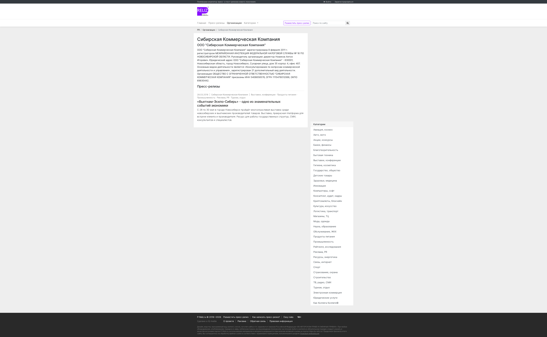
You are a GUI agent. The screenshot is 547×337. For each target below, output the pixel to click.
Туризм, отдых (238, 97)
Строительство (322, 277)
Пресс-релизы (216, 22)
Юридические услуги (325, 297)
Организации (235, 22)
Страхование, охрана (325, 272)
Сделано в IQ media (207, 321)
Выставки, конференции (263, 94)
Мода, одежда (321, 221)
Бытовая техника (323, 155)
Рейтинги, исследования (327, 246)
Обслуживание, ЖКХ (324, 231)
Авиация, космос (323, 129)
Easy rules (288, 317)
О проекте (228, 321)
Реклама (242, 321)
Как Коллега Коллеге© (326, 302)
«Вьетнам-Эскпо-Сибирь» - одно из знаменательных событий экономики (238, 103)
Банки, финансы (322, 144)
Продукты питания (286, 94)
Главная (201, 22)
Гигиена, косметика (324, 165)
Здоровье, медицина (325, 180)
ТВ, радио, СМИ (322, 282)
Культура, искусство (325, 206)
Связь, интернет (322, 262)
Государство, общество (326, 170)
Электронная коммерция (327, 292)
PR (198, 30)
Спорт (316, 267)
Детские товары (322, 175)
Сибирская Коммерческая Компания (229, 94)
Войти (328, 2)
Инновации (319, 185)
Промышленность (206, 97)
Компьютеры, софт (323, 190)
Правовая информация (281, 321)
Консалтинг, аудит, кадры (327, 195)
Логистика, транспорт (325, 211)
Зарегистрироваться (344, 2)
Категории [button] (250, 22)
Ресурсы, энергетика (325, 257)
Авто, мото (319, 134)
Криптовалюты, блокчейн (327, 201)
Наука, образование (324, 226)
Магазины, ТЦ (321, 216)
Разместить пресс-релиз (297, 23)
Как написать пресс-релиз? (266, 317)
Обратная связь (258, 321)
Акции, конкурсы (323, 139)
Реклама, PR (223, 97)
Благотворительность (325, 150)
